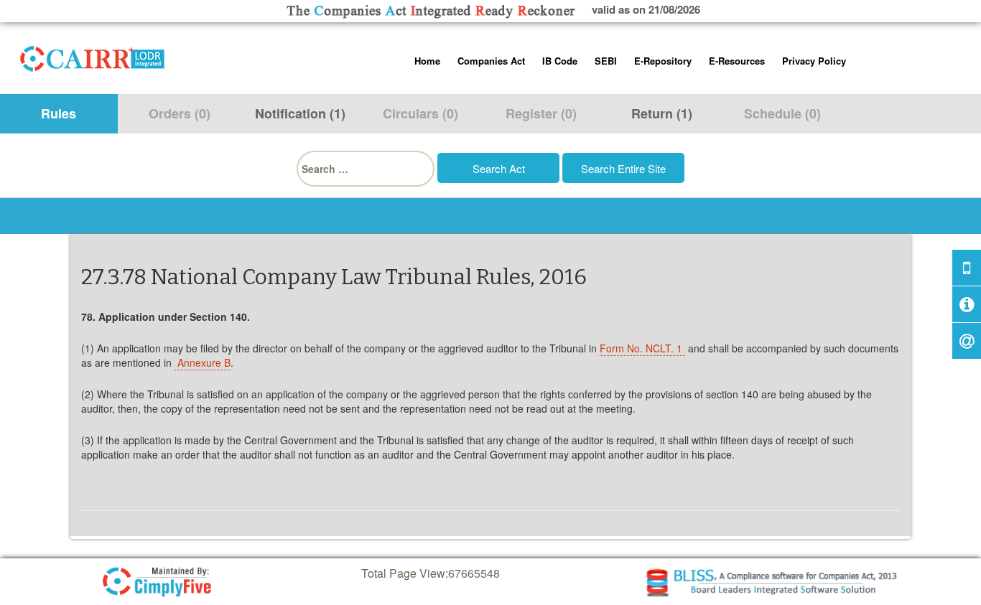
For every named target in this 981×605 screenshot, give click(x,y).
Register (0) (541, 113)
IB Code (559, 60)
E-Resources (737, 60)
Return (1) (661, 113)
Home (427, 60)
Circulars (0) (420, 113)
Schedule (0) (782, 113)
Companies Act (491, 60)
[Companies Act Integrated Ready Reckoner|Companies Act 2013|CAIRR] (92, 56)
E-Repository (663, 60)
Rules (58, 113)
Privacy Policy (814, 60)
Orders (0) (179, 113)
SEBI (606, 60)
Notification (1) (300, 113)
